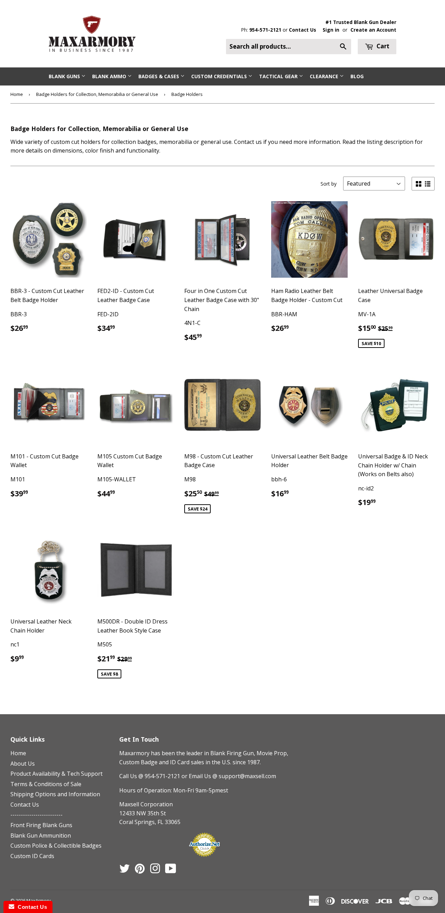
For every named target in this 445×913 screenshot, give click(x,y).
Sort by (329, 183)
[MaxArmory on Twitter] (124, 870)
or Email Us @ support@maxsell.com (228, 776)
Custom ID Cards (32, 856)
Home (16, 94)
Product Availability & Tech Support (56, 773)
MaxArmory (38, 900)
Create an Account (373, 29)
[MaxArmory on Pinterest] (140, 870)
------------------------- (36, 814)
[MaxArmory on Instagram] (155, 870)
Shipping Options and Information (55, 794)
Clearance (325, 76)
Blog (357, 76)
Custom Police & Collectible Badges (56, 845)
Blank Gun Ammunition (40, 835)
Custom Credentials (219, 76)
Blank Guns (65, 76)
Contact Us (302, 29)
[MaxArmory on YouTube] (170, 870)
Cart (382, 46)
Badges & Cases (159, 76)
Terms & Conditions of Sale (45, 784)
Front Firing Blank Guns (41, 825)
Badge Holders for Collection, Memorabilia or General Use (97, 94)
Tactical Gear (279, 76)
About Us (22, 763)
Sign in (331, 29)
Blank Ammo (110, 76)
